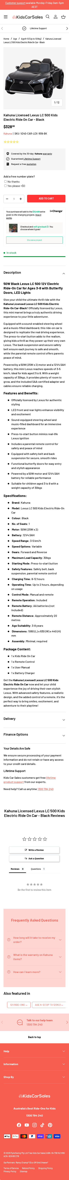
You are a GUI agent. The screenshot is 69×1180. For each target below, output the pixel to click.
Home (6, 38)
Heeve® (45, 1162)
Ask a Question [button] (36, 858)
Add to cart (46, 198)
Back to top (34, 1037)
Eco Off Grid (35, 1162)
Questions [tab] (36, 868)
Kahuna (8, 133)
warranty (47, 153)
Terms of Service (11, 1168)
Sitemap (23, 1171)
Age (15, 38)
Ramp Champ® (22, 1162)
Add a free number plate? (19, 176)
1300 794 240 (45, 789)
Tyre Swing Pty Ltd (19, 1153)
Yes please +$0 (16, 185)
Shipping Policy (45, 1168)
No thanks (13, 181)
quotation (31, 164)
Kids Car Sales (39, 1153)
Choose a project (34, 240)
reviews (41, 4)
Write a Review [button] (36, 850)
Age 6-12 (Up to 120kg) (31, 38)
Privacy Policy (10, 1171)
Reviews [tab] (15, 868)
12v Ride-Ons (19, 1004)
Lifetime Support (32, 158)
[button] (63, 17)
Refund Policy (28, 1168)
